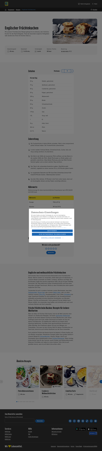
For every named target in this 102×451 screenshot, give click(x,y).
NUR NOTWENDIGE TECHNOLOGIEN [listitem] (52, 234)
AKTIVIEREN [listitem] (52, 231)
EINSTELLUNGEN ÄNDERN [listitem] (51, 238)
